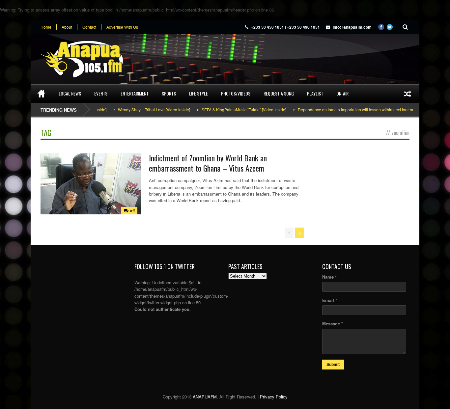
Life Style (198, 93)
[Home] (41, 93)
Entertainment (135, 93)
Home (46, 27)
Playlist (315, 93)
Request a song (279, 93)
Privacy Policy (274, 397)
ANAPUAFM (205, 397)
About (67, 27)
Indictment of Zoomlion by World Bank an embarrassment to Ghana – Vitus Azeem (208, 163)
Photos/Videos (235, 93)
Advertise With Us (122, 27)
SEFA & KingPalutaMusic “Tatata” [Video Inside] (235, 109)
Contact (89, 27)
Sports (169, 93)
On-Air (342, 93)
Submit (333, 364)
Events (100, 93)
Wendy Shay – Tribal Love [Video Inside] (145, 109)
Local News (70, 93)
